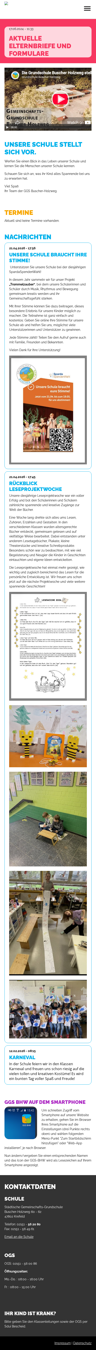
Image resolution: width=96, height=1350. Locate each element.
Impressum (62, 1343)
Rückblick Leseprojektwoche (35, 486)
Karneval (22, 1057)
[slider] (57, 127)
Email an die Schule (18, 1237)
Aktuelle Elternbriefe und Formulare (40, 46)
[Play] (7, 127)
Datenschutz (82, 1343)
